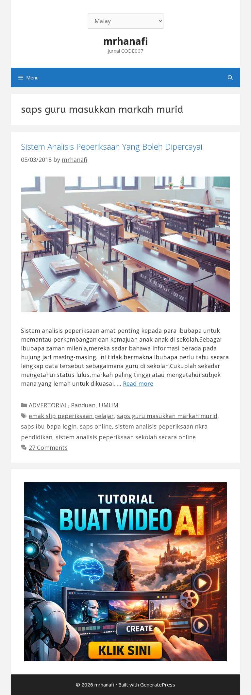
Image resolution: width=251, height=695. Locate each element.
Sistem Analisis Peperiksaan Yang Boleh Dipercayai (111, 146)
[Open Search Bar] (230, 77)
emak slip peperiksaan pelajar (71, 416)
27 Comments (48, 447)
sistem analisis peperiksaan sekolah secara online (126, 437)
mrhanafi (125, 41)
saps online (96, 426)
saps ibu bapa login (48, 426)
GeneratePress (157, 684)
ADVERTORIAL (48, 405)
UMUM (108, 405)
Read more (138, 383)
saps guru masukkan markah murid (167, 416)
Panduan (83, 405)
